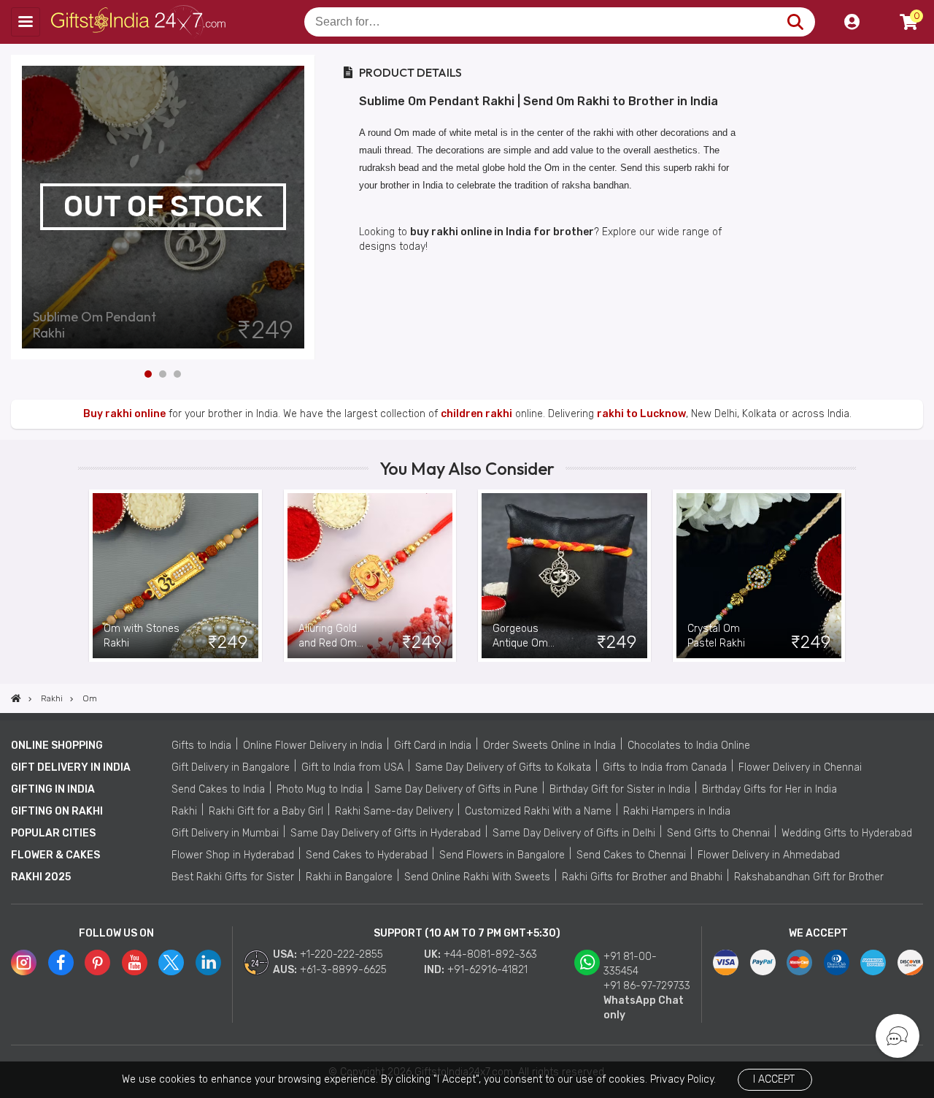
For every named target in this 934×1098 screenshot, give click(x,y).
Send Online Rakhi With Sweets (477, 877)
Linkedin (208, 962)
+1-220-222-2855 (341, 954)
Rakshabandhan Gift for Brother (809, 877)
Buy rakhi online (124, 414)
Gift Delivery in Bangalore (230, 767)
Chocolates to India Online (689, 745)
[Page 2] (162, 374)
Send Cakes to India (218, 789)
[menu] (25, 22)
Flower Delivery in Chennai (800, 767)
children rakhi (476, 414)
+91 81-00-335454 (630, 963)
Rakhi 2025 (41, 877)
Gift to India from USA (352, 767)
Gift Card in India (432, 745)
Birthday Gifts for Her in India (769, 789)
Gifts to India (201, 745)
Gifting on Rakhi (57, 811)
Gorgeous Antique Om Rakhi (520, 636)
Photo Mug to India (320, 789)
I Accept (774, 1079)
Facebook (61, 962)
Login (851, 22)
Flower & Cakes (55, 855)
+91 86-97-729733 (646, 986)
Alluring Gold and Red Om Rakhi (327, 636)
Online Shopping (57, 745)
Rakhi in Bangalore (349, 877)
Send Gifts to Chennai (718, 833)
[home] (16, 698)
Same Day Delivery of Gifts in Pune (456, 789)
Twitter (171, 962)
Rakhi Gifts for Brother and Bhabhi (642, 877)
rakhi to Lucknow (641, 414)
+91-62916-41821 (487, 970)
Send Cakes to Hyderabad (367, 855)
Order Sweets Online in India (549, 745)
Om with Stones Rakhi (142, 635)
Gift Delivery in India (71, 767)
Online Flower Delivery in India (312, 745)
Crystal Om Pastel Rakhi (716, 635)
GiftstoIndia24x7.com (139, 22)
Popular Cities (53, 833)
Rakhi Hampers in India (676, 811)
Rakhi (184, 811)
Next (304, 207)
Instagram (23, 962)
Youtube (134, 962)
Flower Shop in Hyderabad (232, 855)
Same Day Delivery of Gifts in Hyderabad (385, 833)
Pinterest (97, 962)
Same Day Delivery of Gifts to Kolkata (503, 767)
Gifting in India (53, 789)
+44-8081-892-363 (490, 954)
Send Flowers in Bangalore (502, 855)
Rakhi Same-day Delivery (394, 811)
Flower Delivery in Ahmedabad (769, 855)
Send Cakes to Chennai (631, 855)
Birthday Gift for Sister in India (619, 789)
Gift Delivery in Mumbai (225, 833)
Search (795, 22)
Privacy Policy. (683, 1079)
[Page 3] (177, 374)
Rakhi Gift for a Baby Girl (266, 811)
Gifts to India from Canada (665, 767)
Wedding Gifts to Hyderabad (846, 833)
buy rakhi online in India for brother (502, 232)
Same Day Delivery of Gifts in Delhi (574, 833)
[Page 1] (148, 374)
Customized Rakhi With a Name (538, 811)
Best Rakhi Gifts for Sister (232, 877)
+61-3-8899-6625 (343, 970)
